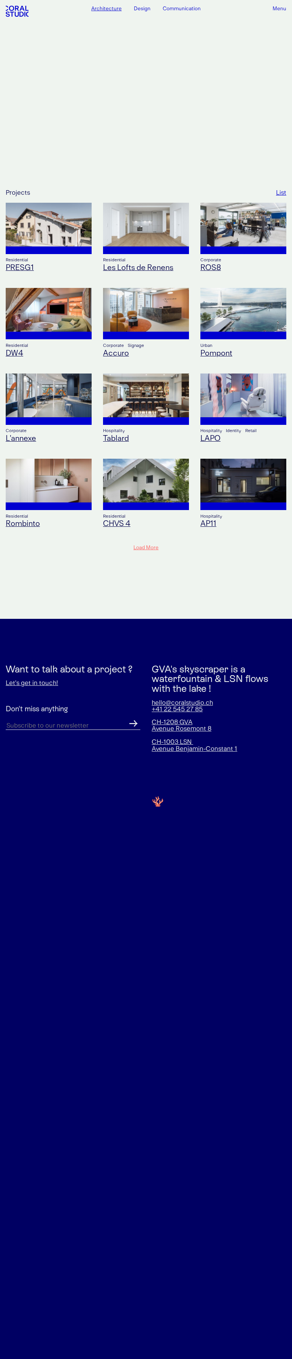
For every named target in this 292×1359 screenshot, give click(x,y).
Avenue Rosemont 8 (181, 728)
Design (142, 8)
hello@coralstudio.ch (182, 702)
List (281, 192)
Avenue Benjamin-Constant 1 (194, 748)
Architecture (106, 8)
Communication (182, 8)
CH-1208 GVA (172, 722)
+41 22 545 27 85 (177, 709)
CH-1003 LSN (172, 742)
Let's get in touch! (32, 683)
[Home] (17, 11)
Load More (146, 547)
